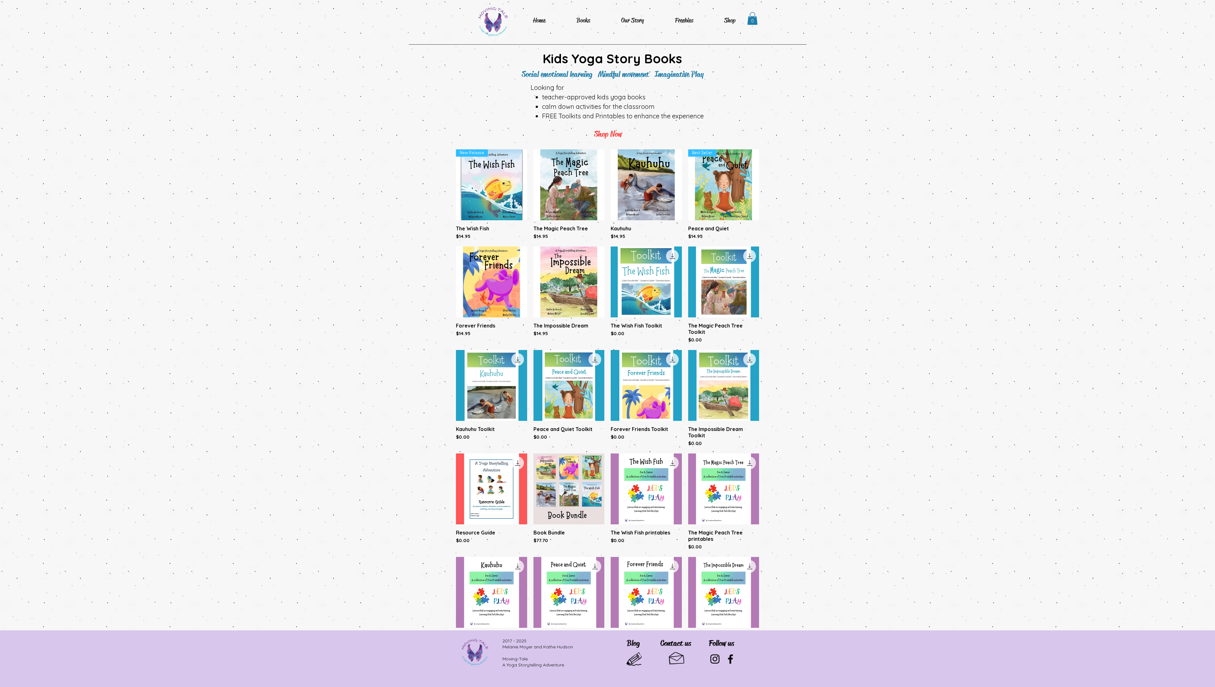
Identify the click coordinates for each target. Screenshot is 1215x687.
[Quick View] (569, 185)
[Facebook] (730, 659)
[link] (752, 18)
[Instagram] (715, 659)
